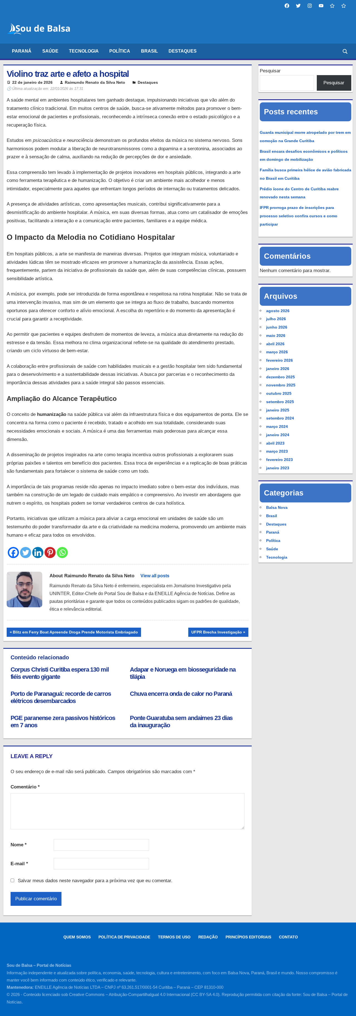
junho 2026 (276, 327)
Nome (19, 844)
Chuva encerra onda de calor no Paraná (181, 693)
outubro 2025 (278, 393)
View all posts (154, 575)
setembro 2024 (280, 418)
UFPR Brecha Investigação (216, 633)
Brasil (149, 51)
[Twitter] (25, 552)
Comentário (25, 787)
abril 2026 (275, 344)
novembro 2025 (280, 385)
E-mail (19, 863)
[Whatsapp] (62, 552)
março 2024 (277, 426)
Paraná (21, 51)
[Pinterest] (50, 552)
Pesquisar (270, 70)
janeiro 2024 (277, 435)
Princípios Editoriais (248, 937)
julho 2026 (276, 319)
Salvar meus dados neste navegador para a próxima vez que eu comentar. (95, 880)
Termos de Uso (174, 937)
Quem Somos (77, 937)
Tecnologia (84, 51)
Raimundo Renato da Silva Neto (95, 82)
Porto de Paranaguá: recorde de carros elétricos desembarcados (61, 697)
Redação (208, 937)
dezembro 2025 (280, 377)
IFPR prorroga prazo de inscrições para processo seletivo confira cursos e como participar (298, 215)
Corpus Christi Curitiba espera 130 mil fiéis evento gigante (60, 673)
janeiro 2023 (277, 468)
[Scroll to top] (346, 1006)
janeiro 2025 (277, 410)
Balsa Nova (277, 507)
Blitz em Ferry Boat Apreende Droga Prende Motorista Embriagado (75, 633)
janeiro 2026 (277, 368)
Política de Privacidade (124, 937)
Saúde (50, 51)
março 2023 (277, 451)
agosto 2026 (278, 311)
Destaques (183, 51)
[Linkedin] (37, 552)
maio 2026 (275, 335)
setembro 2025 (280, 402)
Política (119, 51)
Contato (288, 937)
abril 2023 (275, 443)
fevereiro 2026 (279, 360)
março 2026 (277, 352)
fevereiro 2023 (279, 459)
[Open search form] (345, 51)
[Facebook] (13, 552)
